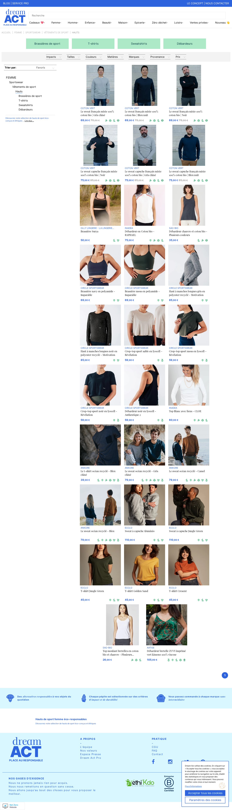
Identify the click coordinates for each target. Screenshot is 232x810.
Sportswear (32, 32)
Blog (6, 3)
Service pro (20, 3)
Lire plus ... (29, 121)
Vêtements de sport (56, 32)
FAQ (154, 750)
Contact (157, 754)
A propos (87, 738)
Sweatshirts (26, 105)
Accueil (6, 32)
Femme (18, 32)
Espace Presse (90, 754)
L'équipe (86, 746)
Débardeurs (26, 109)
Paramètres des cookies (205, 800)
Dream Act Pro (90, 757)
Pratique (159, 738)
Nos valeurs (88, 750)
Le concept (195, 3)
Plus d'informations (193, 786)
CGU (155, 746)
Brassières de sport (30, 95)
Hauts (18, 91)
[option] (47, 43)
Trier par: (10, 67)
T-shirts (23, 100)
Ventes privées (198, 22)
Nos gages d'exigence (26, 778)
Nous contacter (217, 3)
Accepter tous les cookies (205, 793)
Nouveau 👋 (222, 22)
